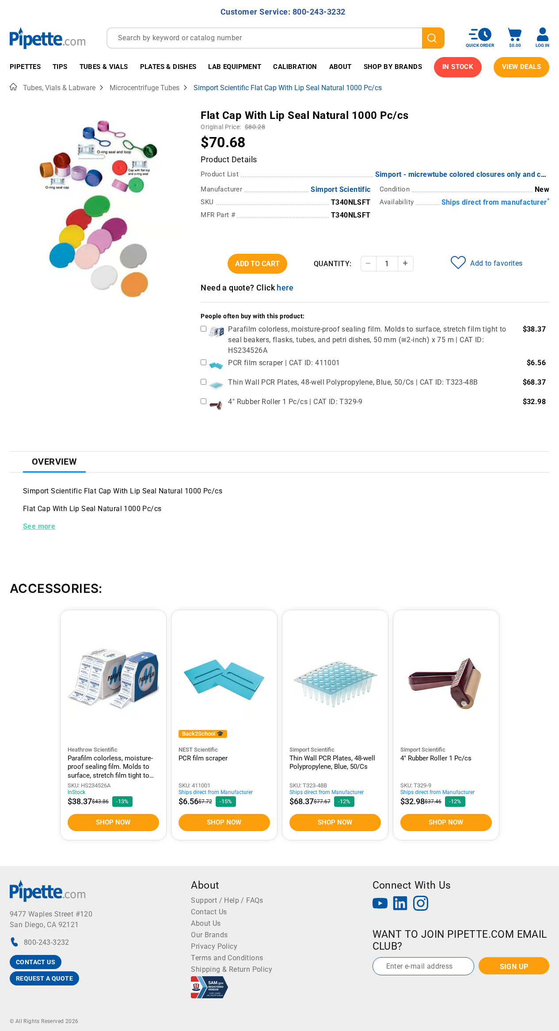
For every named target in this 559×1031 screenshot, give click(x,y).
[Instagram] (420, 904)
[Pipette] (47, 38)
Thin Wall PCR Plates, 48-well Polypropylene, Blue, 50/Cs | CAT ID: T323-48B (353, 382)
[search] (433, 38)
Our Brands (209, 935)
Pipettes (25, 67)
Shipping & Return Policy (231, 969)
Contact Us (209, 912)
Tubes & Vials (104, 67)
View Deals (521, 67)
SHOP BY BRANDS (393, 67)
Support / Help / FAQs (227, 900)
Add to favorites (496, 263)
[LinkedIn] (400, 904)
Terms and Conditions (227, 958)
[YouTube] (380, 904)
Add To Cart (257, 264)
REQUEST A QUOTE (44, 978)
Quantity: (333, 264)
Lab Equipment (234, 67)
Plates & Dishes (168, 67)
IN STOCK (457, 67)
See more (39, 526)
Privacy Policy (214, 946)
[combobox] (275, 38)
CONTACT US (35, 962)
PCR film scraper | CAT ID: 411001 (284, 363)
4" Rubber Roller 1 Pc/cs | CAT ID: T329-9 (295, 401)
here (285, 287)
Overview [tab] (54, 461)
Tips (60, 67)
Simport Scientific (340, 189)
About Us (206, 923)
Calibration (295, 67)
